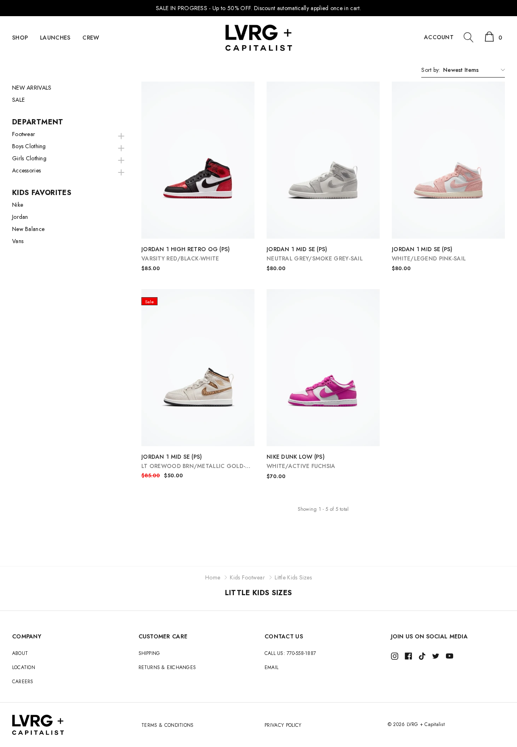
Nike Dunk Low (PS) (301, 461)
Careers (23, 681)
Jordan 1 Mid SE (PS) (315, 253)
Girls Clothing (29, 158)
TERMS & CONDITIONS (167, 725)
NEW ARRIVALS (31, 88)
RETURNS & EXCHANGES (167, 667)
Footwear (23, 134)
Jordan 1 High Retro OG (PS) (185, 253)
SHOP (20, 38)
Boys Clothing (29, 146)
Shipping (149, 653)
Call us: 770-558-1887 (290, 653)
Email (271, 667)
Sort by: (430, 70)
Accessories (26, 170)
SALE (18, 100)
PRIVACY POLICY (283, 725)
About (20, 653)
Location (23, 667)
